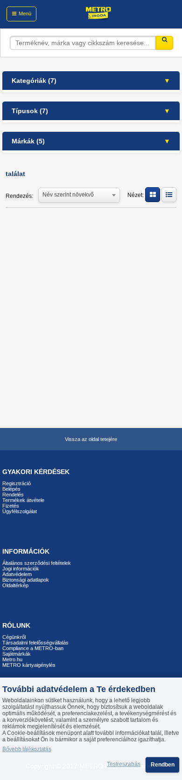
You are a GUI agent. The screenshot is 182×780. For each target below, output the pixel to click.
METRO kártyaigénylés (29, 665)
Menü (25, 13)
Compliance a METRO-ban (32, 648)
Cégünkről (14, 637)
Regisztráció (16, 483)
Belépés (11, 489)
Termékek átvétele (23, 500)
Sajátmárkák (16, 654)
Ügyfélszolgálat (19, 511)
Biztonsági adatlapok (25, 580)
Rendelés (13, 494)
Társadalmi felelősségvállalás (35, 642)
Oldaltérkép (15, 585)
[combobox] (79, 194)
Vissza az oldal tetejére (91, 439)
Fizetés (10, 506)
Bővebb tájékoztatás (26, 749)
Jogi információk (20, 568)
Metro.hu (12, 659)
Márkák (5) (28, 141)
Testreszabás (123, 764)
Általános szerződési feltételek (36, 563)
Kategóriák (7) (34, 80)
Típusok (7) (30, 111)
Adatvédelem (17, 574)
